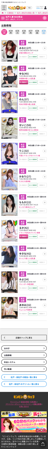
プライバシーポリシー (14, 404)
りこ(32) (24, 150)
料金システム (9, 362)
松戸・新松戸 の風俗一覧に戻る (24, 377)
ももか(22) (25, 202)
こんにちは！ (40, 7)
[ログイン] (45, 7)
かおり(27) (25, 176)
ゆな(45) (24, 73)
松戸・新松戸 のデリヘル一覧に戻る (24, 384)
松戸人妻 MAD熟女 (14, 16)
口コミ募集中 (33, 57)
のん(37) (24, 99)
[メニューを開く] (4, 7)
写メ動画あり (24, 82)
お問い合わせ (24, 406)
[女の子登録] (45, 48)
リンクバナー (27, 404)
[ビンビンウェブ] (2, 13)
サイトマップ (15, 402)
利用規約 (33, 402)
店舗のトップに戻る (24, 337)
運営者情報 (25, 402)
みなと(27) (25, 48)
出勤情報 (8, 355)
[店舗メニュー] (2, 18)
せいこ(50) (25, 125)
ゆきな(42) (25, 253)
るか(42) (24, 228)
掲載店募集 (37, 404)
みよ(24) (24, 279)
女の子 (7, 348)
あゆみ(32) (25, 305)
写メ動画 (8, 369)
